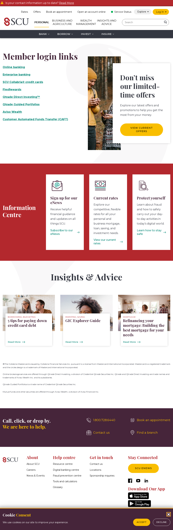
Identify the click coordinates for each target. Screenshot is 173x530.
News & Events (36, 475)
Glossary (58, 487)
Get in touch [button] (101, 457)
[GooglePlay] (139, 506)
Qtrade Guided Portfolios (21, 104)
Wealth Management (86, 22)
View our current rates (105, 241)
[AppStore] (138, 498)
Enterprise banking (16, 74)
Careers (31, 469)
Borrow (63, 34)
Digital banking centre (66, 469)
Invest (86, 34)
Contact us (96, 463)
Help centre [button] (64, 457)
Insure (106, 34)
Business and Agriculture (62, 22)
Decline (161, 522)
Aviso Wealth (12, 111)
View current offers (141, 129)
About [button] (32, 457)
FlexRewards (12, 89)
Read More (66, 3)
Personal (41, 22)
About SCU (33, 463)
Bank (43, 34)
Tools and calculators (65, 481)
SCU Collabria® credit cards (23, 82)
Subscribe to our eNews (61, 232)
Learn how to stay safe (149, 232)
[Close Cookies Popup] (168, 514)
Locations (95, 469)
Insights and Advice (106, 22)
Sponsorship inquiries (102, 475)
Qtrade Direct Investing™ (21, 97)
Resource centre (63, 463)
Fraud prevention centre (67, 475)
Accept (142, 522)
